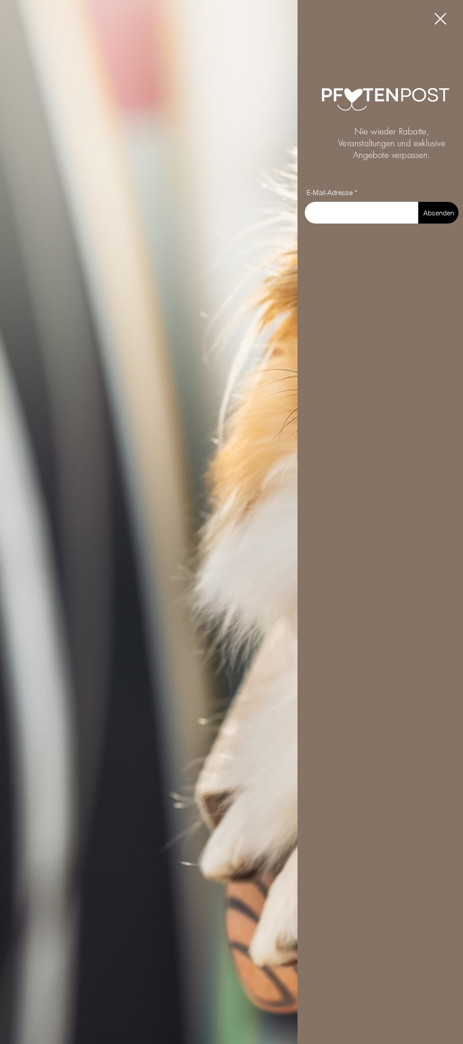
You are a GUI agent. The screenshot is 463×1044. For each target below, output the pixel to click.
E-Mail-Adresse (330, 192)
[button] (440, 19)
